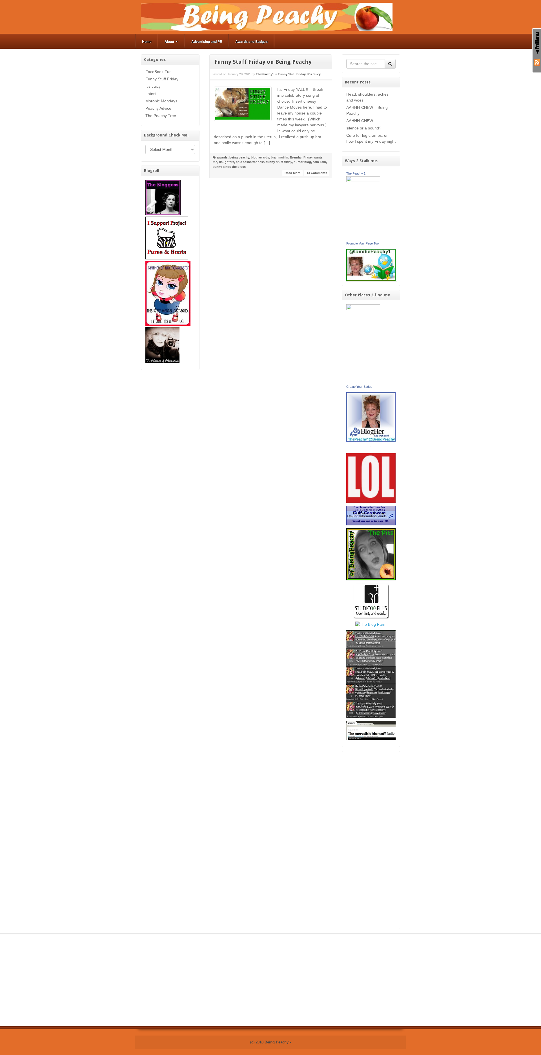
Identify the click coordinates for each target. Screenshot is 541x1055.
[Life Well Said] (371, 416)
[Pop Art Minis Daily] (371, 673)
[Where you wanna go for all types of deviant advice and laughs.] (163, 197)
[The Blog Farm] (371, 624)
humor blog (302, 162)
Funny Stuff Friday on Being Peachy (263, 61)
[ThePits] (371, 554)
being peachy (239, 157)
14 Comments (317, 173)
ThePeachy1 (265, 74)
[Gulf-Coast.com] (371, 515)
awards (222, 157)
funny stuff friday (279, 162)
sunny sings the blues (229, 166)
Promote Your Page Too (362, 243)
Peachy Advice (158, 108)
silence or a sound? (363, 128)
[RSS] (537, 62)
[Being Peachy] (267, 16)
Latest (150, 93)
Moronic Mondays (161, 101)
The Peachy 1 (355, 173)
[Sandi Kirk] (363, 343)
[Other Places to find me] (371, 600)
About (169, 41)
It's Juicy (153, 86)
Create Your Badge (359, 386)
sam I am (319, 162)
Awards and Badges (251, 41)
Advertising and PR (206, 41)
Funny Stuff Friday (161, 79)
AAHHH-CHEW (359, 120)
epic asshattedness (250, 162)
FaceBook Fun (158, 71)
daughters (226, 162)
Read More (292, 173)
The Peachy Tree (160, 115)
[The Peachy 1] (363, 208)
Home (147, 41)
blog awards (260, 157)
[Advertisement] (371, 840)
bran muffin (279, 157)
